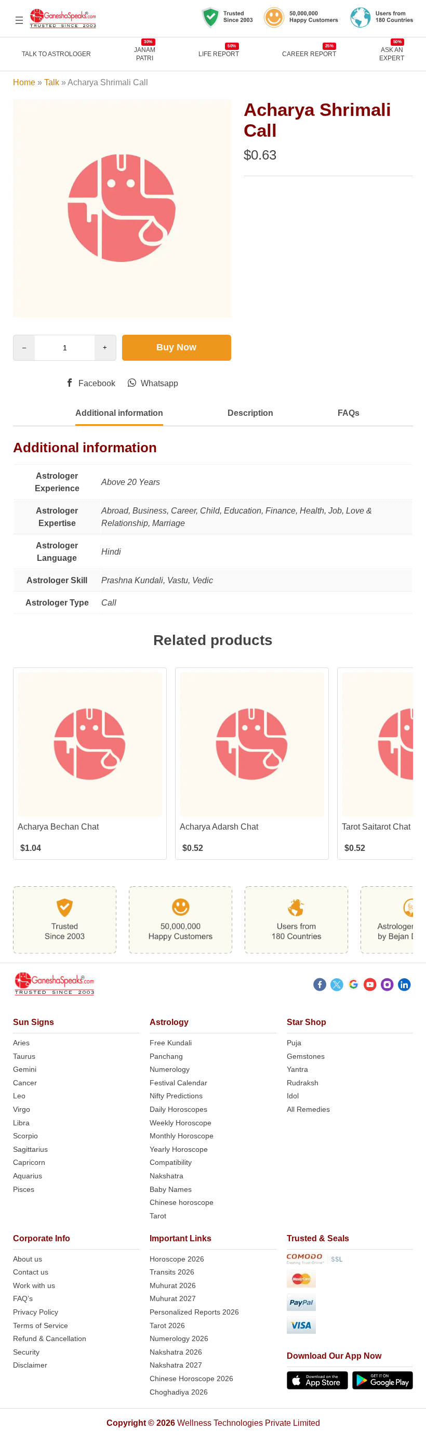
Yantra (297, 1069)
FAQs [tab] (349, 413)
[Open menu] (19, 20)
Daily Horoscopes (178, 1109)
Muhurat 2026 (173, 1285)
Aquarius (27, 1176)
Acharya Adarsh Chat (219, 826)
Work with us (34, 1285)
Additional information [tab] (119, 413)
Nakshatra (166, 1176)
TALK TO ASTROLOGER (56, 54)
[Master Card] (350, 1280)
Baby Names (171, 1189)
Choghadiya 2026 (179, 1392)
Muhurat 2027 (173, 1298)
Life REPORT (218, 54)
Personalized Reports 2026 (194, 1312)
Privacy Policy (35, 1312)
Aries (21, 1043)
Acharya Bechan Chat (58, 826)
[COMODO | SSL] (350, 1261)
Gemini (24, 1069)
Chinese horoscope (182, 1202)
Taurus (24, 1056)
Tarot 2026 (167, 1325)
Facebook (95, 383)
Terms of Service (40, 1325)
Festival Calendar (178, 1083)
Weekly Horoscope (180, 1123)
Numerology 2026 (179, 1338)
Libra (21, 1123)
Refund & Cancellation (49, 1338)
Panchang (166, 1056)
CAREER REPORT (309, 54)
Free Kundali (171, 1043)
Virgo (21, 1109)
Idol (293, 1096)
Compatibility (171, 1162)
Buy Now (176, 347)
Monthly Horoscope (182, 1136)
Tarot (158, 1216)
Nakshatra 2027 (176, 1365)
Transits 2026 (172, 1272)
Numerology (170, 1069)
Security (26, 1352)
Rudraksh (302, 1083)
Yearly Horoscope (179, 1149)
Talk (51, 82)
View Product (89, 807)
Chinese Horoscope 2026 (191, 1378)
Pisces (23, 1189)
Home (24, 82)
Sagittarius (30, 1149)
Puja (294, 1043)
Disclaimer (30, 1365)
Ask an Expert (391, 54)
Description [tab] (250, 413)
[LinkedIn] (404, 986)
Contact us (30, 1272)
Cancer (25, 1083)
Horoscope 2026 (177, 1259)
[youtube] (370, 986)
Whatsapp (158, 383)
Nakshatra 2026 (176, 1352)
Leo (19, 1096)
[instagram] (387, 986)
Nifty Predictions (176, 1096)
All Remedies (308, 1109)
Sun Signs (33, 1022)
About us (27, 1259)
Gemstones (306, 1056)
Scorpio (25, 1136)
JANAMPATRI (144, 54)
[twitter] (336, 986)
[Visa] (350, 1326)
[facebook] (319, 986)
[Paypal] (350, 1304)
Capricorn (29, 1162)
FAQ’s (23, 1298)
